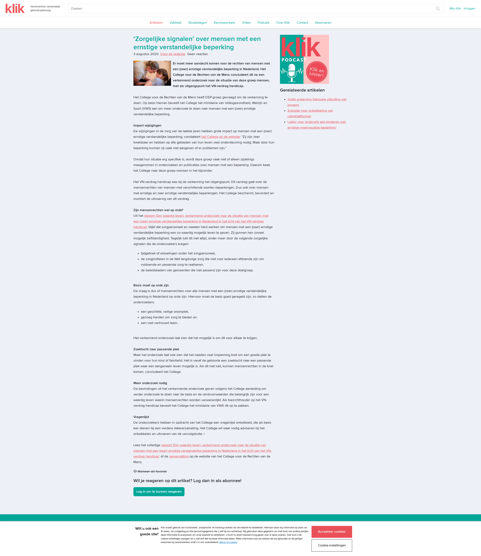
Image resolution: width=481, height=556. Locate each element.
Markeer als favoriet (152, 471)
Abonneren (323, 23)
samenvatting (179, 456)
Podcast (263, 23)
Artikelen (156, 23)
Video (246, 23)
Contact (302, 23)
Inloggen (469, 8)
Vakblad (175, 23)
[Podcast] (304, 59)
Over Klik (283, 23)
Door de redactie (172, 54)
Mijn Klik (455, 8)
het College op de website (220, 137)
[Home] (15, 8)
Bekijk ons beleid (228, 542)
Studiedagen (197, 23)
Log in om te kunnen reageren (159, 492)
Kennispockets (224, 23)
